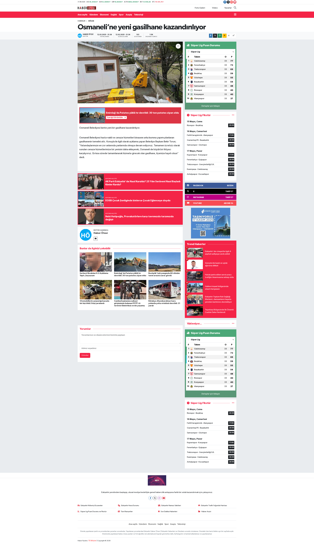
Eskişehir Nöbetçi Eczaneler (92, 505)
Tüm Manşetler (127, 511)
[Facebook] (150, 498)
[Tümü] (233, 324)
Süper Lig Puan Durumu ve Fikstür (93, 511)
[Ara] (235, 8)
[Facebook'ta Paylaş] (210, 36)
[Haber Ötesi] (86, 235)
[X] (155, 498)
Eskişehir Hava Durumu (130, 505)
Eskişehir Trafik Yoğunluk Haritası (214, 505)
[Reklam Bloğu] (210, 223)
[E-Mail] (96, 239)
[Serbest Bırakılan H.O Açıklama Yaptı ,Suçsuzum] (96, 262)
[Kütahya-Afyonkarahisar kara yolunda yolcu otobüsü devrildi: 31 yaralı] (164, 290)
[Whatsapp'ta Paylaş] (220, 36)
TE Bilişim (92, 541)
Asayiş (129, 15)
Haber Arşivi (206, 511)
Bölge (91, 21)
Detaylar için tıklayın (211, 106)
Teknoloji (138, 15)
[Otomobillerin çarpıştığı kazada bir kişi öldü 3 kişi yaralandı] (96, 290)
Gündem (93, 15)
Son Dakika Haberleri (169, 511)
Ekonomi (104, 15)
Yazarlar (228, 8)
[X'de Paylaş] (215, 36)
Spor (121, 15)
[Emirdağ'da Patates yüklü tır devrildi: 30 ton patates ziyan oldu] (130, 262)
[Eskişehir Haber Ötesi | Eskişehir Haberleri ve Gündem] (87, 8)
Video (215, 8)
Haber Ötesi (101, 233)
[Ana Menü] (235, 14)
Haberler (81, 21)
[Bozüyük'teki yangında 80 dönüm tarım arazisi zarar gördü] (164, 262)
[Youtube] (164, 498)
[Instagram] (159, 498)
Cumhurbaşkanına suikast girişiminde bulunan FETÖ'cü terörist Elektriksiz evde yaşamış (129, 303)
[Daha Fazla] (224, 36)
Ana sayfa (82, 15)
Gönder (85, 355)
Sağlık (114, 15)
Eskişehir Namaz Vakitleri (171, 505)
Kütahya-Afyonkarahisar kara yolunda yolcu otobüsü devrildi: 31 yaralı (164, 303)
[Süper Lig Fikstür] (233, 115)
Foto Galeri (200, 8)
